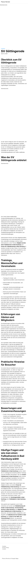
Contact (4, 548)
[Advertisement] (14, 25)
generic (3, 48)
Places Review (5, 1)
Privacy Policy (5, 547)
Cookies (4, 546)
